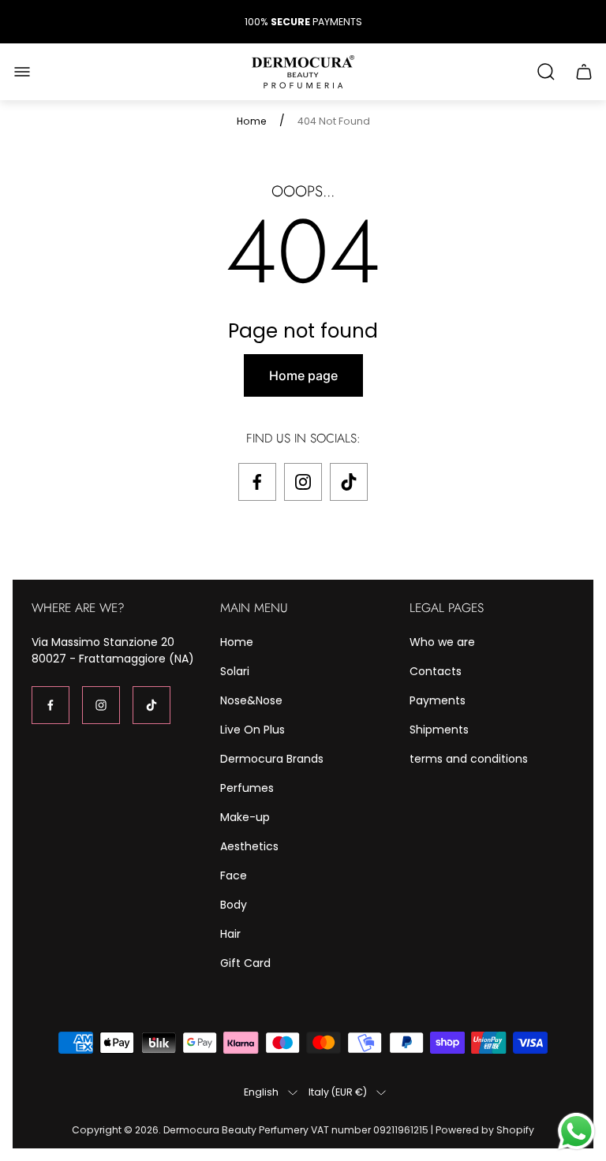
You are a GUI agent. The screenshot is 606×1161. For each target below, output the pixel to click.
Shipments (439, 729)
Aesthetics (249, 846)
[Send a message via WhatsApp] (576, 1131)
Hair (230, 934)
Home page (303, 375)
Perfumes (247, 788)
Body (233, 905)
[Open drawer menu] (22, 72)
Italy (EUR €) (338, 1092)
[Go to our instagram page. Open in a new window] (303, 482)
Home (252, 121)
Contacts (436, 671)
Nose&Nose (251, 700)
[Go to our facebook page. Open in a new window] (257, 482)
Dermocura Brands (272, 759)
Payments (438, 700)
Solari (234, 671)
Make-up (245, 817)
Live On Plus (252, 729)
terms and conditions (469, 759)
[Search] (546, 71)
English (261, 1092)
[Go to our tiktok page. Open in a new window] (349, 482)
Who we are (442, 642)
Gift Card (245, 963)
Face (233, 875)
